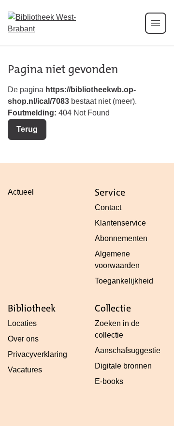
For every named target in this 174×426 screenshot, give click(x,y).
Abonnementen (121, 238)
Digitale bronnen (123, 366)
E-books (109, 381)
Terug (27, 129)
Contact (108, 207)
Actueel (21, 192)
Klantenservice (120, 223)
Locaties (22, 323)
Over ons (23, 339)
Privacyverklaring (37, 354)
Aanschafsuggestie (127, 350)
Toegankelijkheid (124, 281)
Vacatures (25, 370)
